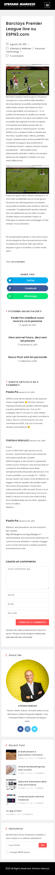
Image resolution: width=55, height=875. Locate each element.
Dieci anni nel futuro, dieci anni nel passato (28, 339)
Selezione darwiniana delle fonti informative (32, 783)
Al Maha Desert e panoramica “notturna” (30, 753)
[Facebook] (20, 729)
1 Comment (39, 788)
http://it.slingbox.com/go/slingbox (23, 534)
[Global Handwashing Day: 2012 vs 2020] (11, 770)
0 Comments (40, 758)
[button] (47, 5)
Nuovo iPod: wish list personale (27, 357)
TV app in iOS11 (14, 811)
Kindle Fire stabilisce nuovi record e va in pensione (27, 319)
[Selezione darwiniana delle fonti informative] (11, 785)
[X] (34, 729)
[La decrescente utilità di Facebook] (11, 800)
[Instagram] (27, 729)
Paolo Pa (12, 392)
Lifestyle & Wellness (20, 48)
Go (42, 845)
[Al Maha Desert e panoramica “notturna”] (11, 755)
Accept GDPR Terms (20, 852)
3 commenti (16, 55)
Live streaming (18, 262)
